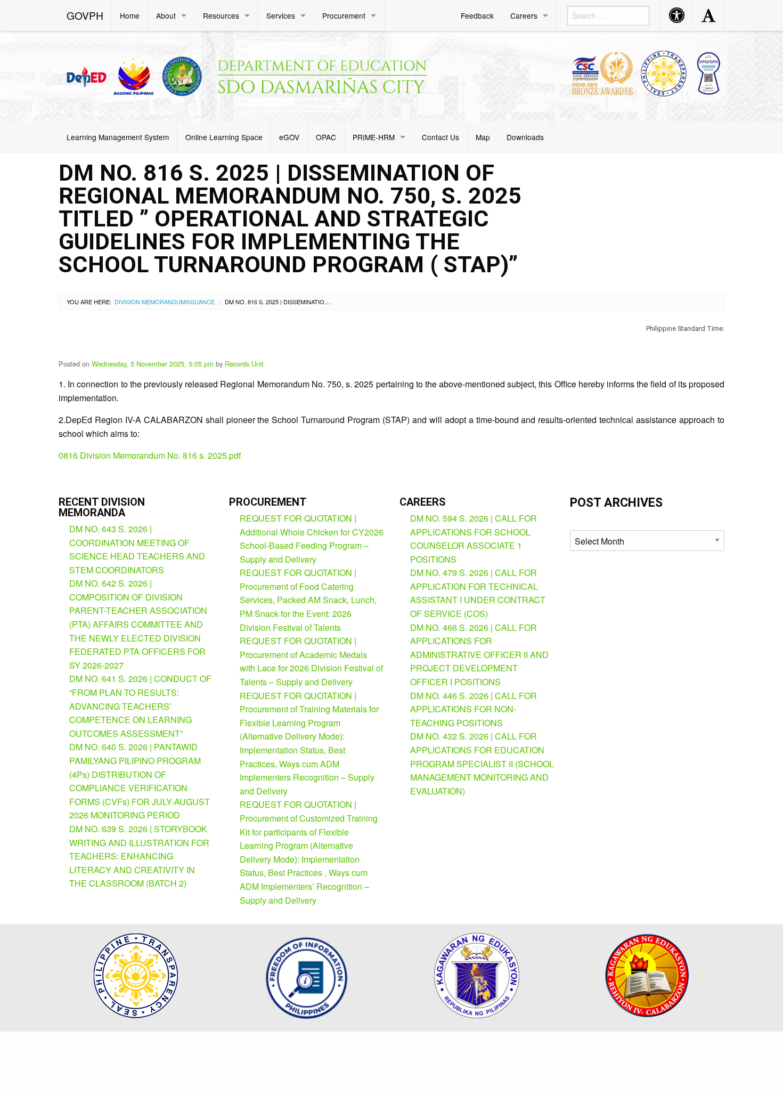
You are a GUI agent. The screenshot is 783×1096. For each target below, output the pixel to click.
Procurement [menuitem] (343, 15)
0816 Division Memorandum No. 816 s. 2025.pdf (150, 455)
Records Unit (244, 364)
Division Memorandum (150, 301)
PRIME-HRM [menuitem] (374, 137)
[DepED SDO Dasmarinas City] (252, 74)
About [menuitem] (166, 15)
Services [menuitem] (280, 15)
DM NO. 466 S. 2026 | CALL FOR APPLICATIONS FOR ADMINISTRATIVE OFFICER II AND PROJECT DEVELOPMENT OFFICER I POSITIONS (479, 654)
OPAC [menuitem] (326, 137)
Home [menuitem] (130, 15)
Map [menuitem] (483, 137)
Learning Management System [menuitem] (118, 137)
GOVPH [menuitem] (85, 15)
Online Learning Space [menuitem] (224, 137)
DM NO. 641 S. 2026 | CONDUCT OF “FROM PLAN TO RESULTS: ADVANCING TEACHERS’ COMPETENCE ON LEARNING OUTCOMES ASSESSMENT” (140, 705)
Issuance (200, 301)
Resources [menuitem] (221, 15)
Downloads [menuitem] (525, 137)
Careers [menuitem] (523, 15)
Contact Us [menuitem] (440, 137)
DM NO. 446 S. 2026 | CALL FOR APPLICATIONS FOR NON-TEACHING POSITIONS (473, 709)
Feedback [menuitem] (477, 15)
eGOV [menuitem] (289, 137)
